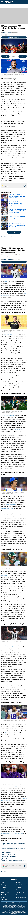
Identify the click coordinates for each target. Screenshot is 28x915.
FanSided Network (21, 885)
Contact (18, 882)
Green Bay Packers (9, 415)
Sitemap (18, 887)
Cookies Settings (21, 897)
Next (22, 56)
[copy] (10, 35)
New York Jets (5, 575)
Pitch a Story (20, 890)
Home (2, 236)
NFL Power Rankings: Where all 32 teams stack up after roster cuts (13, 855)
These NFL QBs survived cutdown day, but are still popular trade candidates (14, 844)
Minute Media (8, 902)
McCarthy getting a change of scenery (12, 833)
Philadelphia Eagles (9, 646)
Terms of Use (20, 892)
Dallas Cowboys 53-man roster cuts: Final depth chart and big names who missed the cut (14, 859)
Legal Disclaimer (21, 895)
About (3, 882)
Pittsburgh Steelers (9, 334)
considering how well (7, 508)
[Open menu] (2, 2)
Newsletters (4, 890)
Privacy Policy (5, 892)
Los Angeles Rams (11, 504)
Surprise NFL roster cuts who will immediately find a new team (14, 851)
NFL (6, 871)
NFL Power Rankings (9, 236)
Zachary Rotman (7, 259)
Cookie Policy (5, 895)
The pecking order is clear (8, 375)
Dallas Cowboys (9, 732)
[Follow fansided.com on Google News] (25, 186)
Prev (5, 56)
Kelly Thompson (7, 32)
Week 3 (6, 281)
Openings (3, 885)
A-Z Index (3, 887)
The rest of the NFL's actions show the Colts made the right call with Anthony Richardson (13, 847)
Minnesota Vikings (12, 786)
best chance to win (19, 429)
